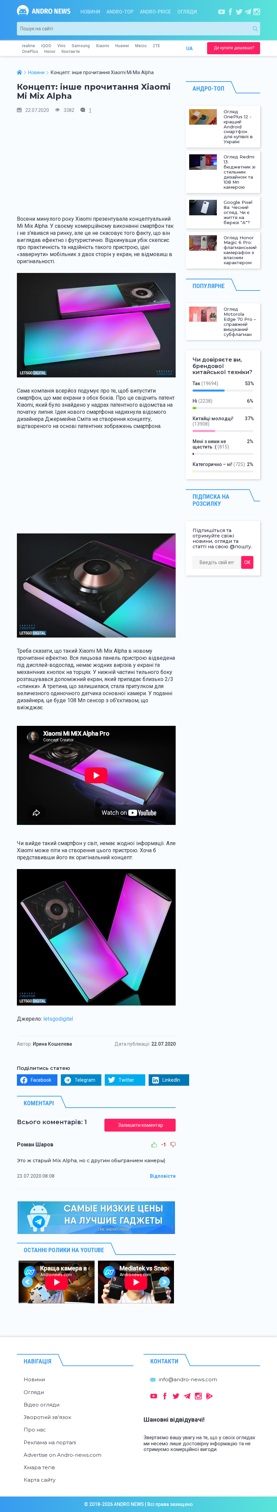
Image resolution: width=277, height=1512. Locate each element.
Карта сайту (39, 1480)
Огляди (187, 11)
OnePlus (30, 51)
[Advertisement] (96, 167)
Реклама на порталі (50, 1442)
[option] (57, 1282)
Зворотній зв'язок (47, 1417)
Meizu (141, 45)
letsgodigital (58, 1019)
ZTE (156, 45)
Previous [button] (28, 1282)
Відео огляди (41, 1404)
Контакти (70, 51)
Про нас (35, 1429)
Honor (49, 51)
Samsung (81, 45)
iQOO (46, 45)
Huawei (122, 45)
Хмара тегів (39, 1467)
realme (28, 45)
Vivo (61, 45)
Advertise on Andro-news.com (62, 1455)
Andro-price (155, 11)
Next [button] (165, 1282)
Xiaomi (102, 45)
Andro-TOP (119, 11)
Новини (90, 11)
